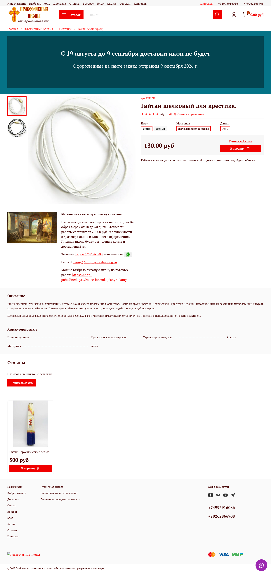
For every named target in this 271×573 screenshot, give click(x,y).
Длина (224, 123)
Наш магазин (16, 3)
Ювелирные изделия (38, 29)
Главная (12, 29)
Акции (111, 3)
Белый (147, 128)
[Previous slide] (35, 150)
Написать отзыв (22, 383)
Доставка (59, 3)
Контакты (140, 3)
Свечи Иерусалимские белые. (29, 452)
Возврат (88, 3)
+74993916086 (228, 3)
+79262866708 (254, 3)
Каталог (74, 15)
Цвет (144, 123)
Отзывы (125, 3)
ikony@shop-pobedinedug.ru (95, 262)
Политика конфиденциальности (61, 499)
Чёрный (160, 128)
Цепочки (65, 29)
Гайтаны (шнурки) (90, 29)
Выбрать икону (39, 3)
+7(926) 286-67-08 (89, 254)
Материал (183, 123)
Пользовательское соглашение (59, 493)
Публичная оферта (52, 486)
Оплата (74, 3)
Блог (100, 3)
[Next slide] (128, 150)
